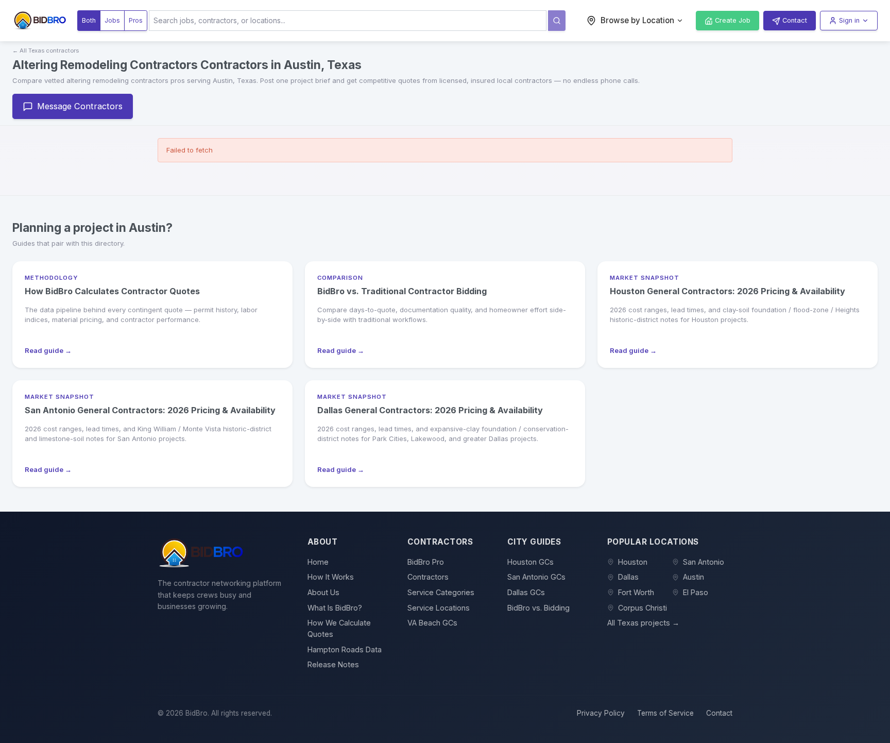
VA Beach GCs (432, 622)
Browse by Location (637, 20)
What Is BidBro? (334, 607)
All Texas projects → (643, 622)
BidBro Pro (425, 562)
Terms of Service (665, 713)
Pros (136, 20)
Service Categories (440, 592)
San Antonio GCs (536, 576)
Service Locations (438, 607)
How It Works (330, 576)
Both (89, 20)
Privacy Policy (601, 713)
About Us (323, 592)
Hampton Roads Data (344, 649)
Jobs (112, 20)
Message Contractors (80, 106)
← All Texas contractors (45, 50)
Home (318, 562)
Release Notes (333, 664)
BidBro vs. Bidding (538, 607)
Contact (719, 713)
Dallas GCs (526, 592)
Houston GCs (530, 562)
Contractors (428, 576)
